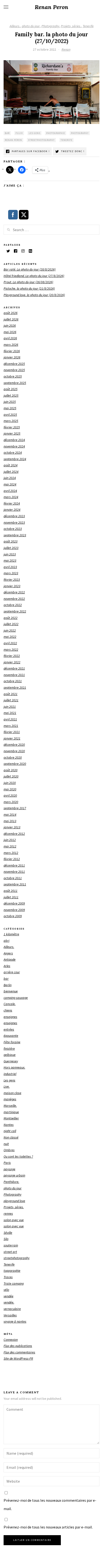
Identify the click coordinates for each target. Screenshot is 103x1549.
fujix (19, 133)
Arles (7, 966)
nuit (6, 1144)
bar (7, 133)
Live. (7, 1086)
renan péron (13, 140)
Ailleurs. (15, 26)
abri (6, 940)
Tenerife (88, 26)
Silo (6, 1239)
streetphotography (41, 140)
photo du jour (31, 26)
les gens (34, 133)
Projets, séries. (71, 26)
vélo (6, 1290)
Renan (66, 49)
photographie (55, 133)
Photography (50, 26)
